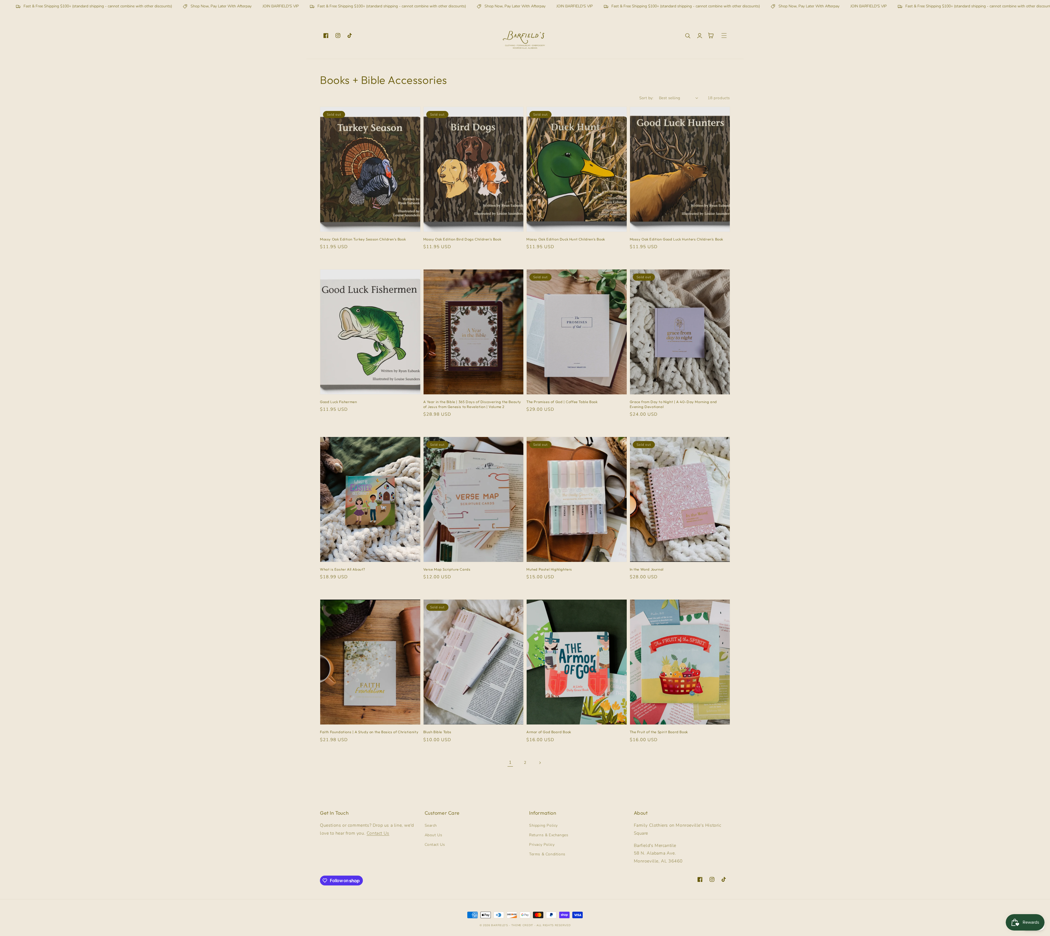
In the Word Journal (647, 569)
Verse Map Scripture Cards (447, 569)
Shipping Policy (543, 825)
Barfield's (499, 925)
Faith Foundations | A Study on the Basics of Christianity (369, 732)
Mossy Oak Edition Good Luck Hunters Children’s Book (677, 239)
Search (431, 825)
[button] (688, 36)
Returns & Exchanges (548, 835)
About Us (433, 835)
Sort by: (646, 98)
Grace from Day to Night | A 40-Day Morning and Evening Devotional (673, 404)
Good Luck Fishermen (338, 402)
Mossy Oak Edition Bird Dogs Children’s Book (462, 239)
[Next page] (540, 763)
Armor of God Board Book (548, 732)
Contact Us (378, 833)
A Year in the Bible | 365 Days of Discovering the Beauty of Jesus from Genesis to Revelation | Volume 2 (472, 404)
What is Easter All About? (342, 569)
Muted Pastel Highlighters (549, 569)
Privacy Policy (542, 844)
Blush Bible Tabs (437, 732)
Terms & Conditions (547, 854)
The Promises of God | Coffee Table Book (561, 402)
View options (370, 220)
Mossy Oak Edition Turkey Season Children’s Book (363, 239)
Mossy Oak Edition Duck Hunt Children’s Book (565, 239)
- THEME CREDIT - (522, 925)
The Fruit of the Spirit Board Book (659, 732)
